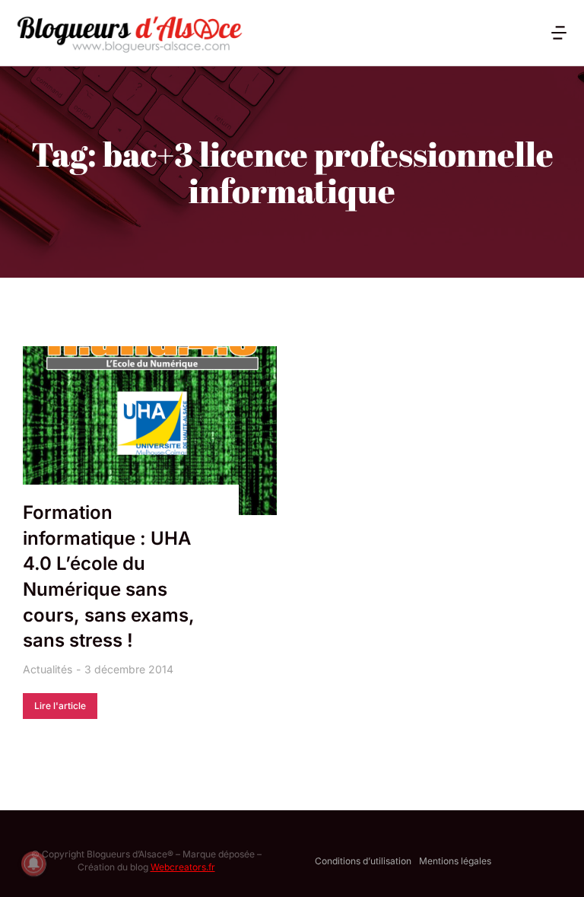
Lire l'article (60, 705)
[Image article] (150, 431)
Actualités (47, 669)
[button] (559, 33)
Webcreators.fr (183, 867)
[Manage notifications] (33, 863)
